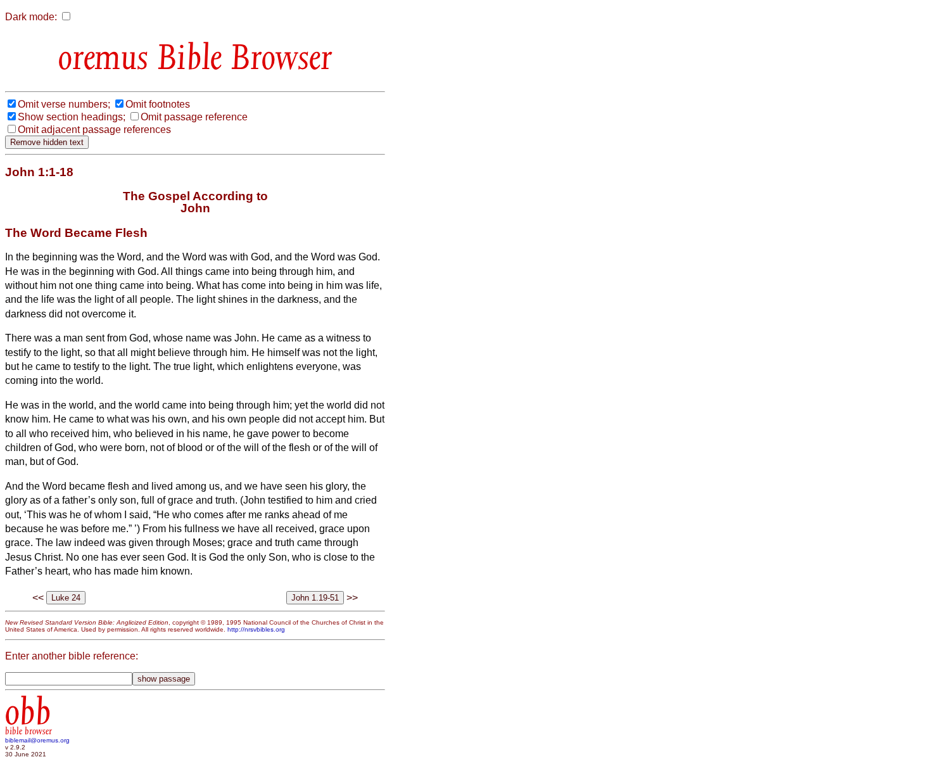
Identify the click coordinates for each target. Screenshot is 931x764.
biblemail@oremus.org (37, 740)
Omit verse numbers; (64, 104)
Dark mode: (31, 16)
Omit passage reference (194, 116)
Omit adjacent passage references (94, 129)
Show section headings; (71, 116)
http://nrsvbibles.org (256, 629)
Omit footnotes (157, 104)
